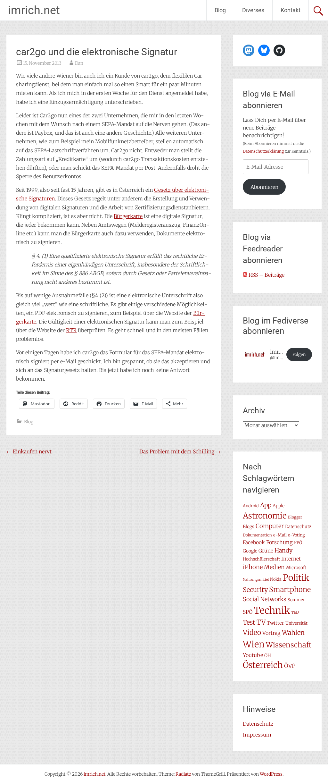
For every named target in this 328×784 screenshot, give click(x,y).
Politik (296, 577)
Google (250, 551)
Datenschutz (298, 526)
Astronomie (265, 516)
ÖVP (289, 666)
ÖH (267, 655)
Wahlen (293, 632)
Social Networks (264, 599)
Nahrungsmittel (256, 579)
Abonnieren (264, 187)
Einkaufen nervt (29, 451)
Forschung (279, 542)
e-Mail (280, 535)
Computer (270, 526)
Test (249, 622)
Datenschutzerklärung (263, 151)
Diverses (253, 10)
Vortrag (271, 633)
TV (261, 622)
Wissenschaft (289, 644)
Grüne (265, 551)
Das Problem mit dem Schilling (180, 451)
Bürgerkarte (128, 216)
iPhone (253, 567)
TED (295, 612)
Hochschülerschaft (261, 559)
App (265, 505)
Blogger (295, 517)
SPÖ (247, 612)
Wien (254, 644)
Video (252, 632)
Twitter (275, 623)
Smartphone (290, 589)
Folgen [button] (299, 354)
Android (251, 506)
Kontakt (290, 10)
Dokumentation (257, 535)
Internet (291, 559)
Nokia (276, 579)
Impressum (257, 734)
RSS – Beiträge (265, 275)
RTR (71, 330)
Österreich (263, 665)
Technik (272, 610)
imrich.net (34, 10)
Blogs (248, 526)
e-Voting (296, 535)
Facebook (254, 542)
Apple (278, 506)
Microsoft (296, 567)
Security (255, 590)
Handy (283, 550)
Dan (79, 63)
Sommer (296, 600)
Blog (220, 10)
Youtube (253, 655)
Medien (274, 567)
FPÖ (298, 542)
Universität (296, 623)
